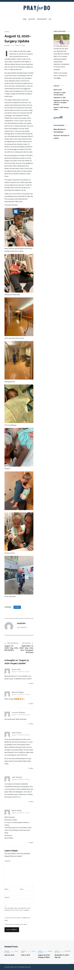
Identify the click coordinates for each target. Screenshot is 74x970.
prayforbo (7, 45)
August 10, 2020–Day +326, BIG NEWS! (11, 647)
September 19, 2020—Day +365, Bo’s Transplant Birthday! (26, 648)
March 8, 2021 (58, 89)
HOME (24, 19)
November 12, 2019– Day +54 (62, 956)
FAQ (50, 19)
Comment (7, 861)
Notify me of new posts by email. (16, 924)
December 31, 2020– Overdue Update (60, 93)
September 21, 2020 (59, 97)
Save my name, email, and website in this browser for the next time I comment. (18, 909)
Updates (7, 31)
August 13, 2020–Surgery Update (61, 108)
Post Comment (11, 929)
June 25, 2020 (9, 955)
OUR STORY (31, 19)
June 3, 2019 (25, 955)
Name (7, 889)
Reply (31, 683)
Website (7, 897)
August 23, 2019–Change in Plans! (44, 956)
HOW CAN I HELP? (42, 19)
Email (22, 889)
